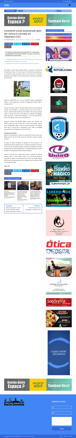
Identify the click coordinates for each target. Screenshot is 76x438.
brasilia (44, 10)
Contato (70, 436)
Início (61, 436)
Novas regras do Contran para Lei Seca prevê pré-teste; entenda (25, 10)
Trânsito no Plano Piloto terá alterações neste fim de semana (22, 63)
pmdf (38, 39)
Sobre (65, 436)
